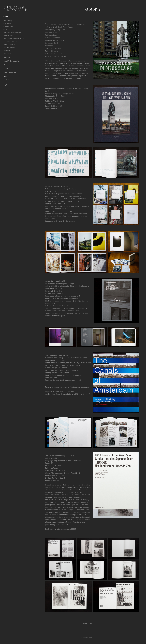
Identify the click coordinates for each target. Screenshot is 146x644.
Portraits (6, 57)
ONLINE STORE (60, 56)
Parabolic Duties (9, 47)
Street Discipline (9, 44)
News (5, 65)
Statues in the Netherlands (12, 32)
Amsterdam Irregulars (10, 41)
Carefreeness (8, 26)
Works (6, 17)
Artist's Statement (9, 72)
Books (5, 76)
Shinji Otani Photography (15, 8)
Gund (5, 29)
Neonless (6, 50)
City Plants (7, 24)
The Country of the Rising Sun (13, 38)
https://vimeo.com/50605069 (68, 529)
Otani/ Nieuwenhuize (11, 61)
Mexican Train (8, 35)
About (5, 68)
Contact (6, 80)
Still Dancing (7, 21)
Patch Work (7, 53)
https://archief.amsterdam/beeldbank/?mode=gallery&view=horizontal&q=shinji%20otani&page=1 (67, 392)
